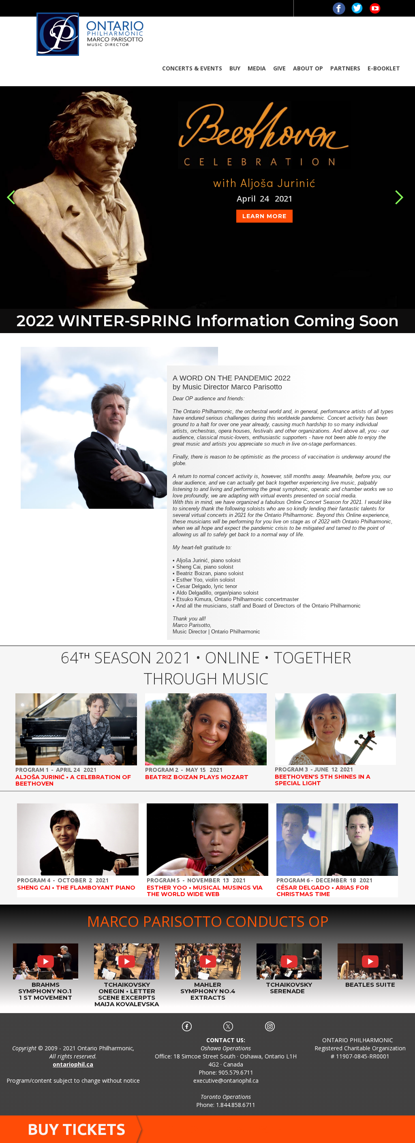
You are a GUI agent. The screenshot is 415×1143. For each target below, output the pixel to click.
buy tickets (76, 1129)
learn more (264, 216)
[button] (192, 68)
